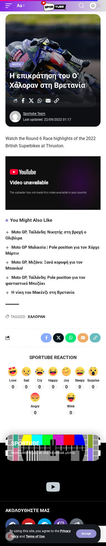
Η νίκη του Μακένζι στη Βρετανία (42, 292)
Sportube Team (34, 114)
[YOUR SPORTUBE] (53, 5)
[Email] (48, 100)
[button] (86, 533)
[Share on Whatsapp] (39, 100)
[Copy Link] (56, 100)
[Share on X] (31, 100)
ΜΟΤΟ (16, 64)
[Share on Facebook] (23, 100)
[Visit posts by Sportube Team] (15, 116)
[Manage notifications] (9, 536)
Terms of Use (35, 536)
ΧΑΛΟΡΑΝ (36, 316)
